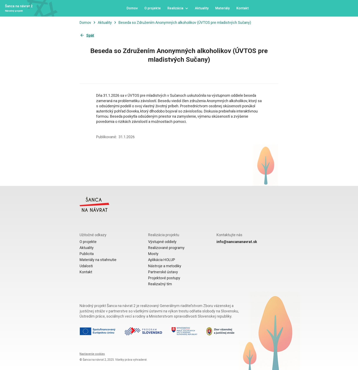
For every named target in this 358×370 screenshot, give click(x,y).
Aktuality (105, 22)
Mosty (153, 254)
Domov (85, 22)
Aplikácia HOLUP (161, 260)
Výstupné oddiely (162, 241)
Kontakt (86, 272)
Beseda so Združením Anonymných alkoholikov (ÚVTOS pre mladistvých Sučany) (185, 22)
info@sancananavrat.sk (236, 241)
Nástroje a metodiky (164, 266)
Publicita (87, 254)
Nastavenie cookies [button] (92, 353)
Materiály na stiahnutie (98, 260)
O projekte (88, 241)
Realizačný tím (160, 284)
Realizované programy (166, 247)
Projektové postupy (164, 278)
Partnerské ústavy (163, 272)
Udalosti (86, 266)
